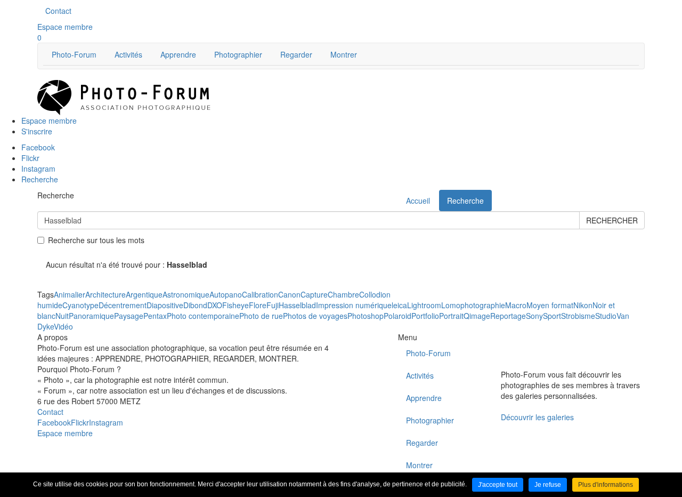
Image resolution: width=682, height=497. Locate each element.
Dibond (195, 305)
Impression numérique (354, 305)
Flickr (80, 422)
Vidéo (63, 326)
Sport (552, 315)
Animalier (69, 294)
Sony (534, 315)
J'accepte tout (497, 484)
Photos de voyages (315, 315)
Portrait (451, 315)
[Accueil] (123, 96)
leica (399, 305)
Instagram (106, 422)
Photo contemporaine (203, 315)
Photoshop (365, 315)
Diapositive (165, 305)
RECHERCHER (612, 220)
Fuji (272, 305)
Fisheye (235, 305)
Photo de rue (261, 315)
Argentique (144, 294)
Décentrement (123, 305)
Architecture (105, 294)
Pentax (155, 315)
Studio (605, 315)
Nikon (582, 305)
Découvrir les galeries (537, 417)
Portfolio (425, 315)
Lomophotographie (473, 305)
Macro (515, 305)
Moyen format (549, 305)
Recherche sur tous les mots (96, 240)
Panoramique (91, 315)
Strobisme (578, 315)
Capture (314, 294)
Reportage (508, 315)
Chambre (343, 294)
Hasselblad (297, 305)
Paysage (128, 315)
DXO (214, 305)
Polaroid (397, 315)
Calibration (260, 294)
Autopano (225, 294)
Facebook (54, 422)
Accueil (418, 200)
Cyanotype (80, 305)
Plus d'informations (605, 484)
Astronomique (186, 294)
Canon (289, 294)
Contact (58, 10)
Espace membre (65, 26)
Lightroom (424, 305)
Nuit (62, 315)
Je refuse (547, 484)
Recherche (465, 200)
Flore (257, 305)
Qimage (477, 315)
